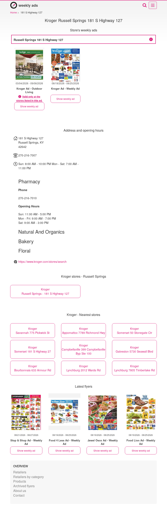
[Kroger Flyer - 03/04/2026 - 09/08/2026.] (29, 64)
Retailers (19, 472)
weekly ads (28, 5)
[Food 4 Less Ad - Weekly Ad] (64, 411)
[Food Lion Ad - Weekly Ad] (141, 411)
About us (19, 490)
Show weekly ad (29, 106)
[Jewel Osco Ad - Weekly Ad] (103, 411)
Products (19, 481)
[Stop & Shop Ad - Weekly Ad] (26, 411)
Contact (18, 495)
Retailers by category (28, 476)
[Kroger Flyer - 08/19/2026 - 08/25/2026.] (66, 64)
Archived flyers (24, 486)
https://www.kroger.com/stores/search (42, 261)
